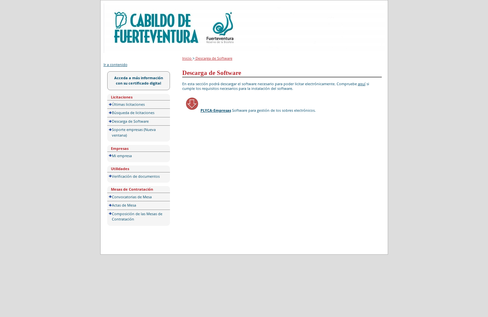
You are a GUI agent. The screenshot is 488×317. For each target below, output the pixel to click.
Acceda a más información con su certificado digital (138, 80)
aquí (362, 83)
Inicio (187, 58)
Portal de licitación (124, 7)
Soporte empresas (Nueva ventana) (134, 132)
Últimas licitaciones (128, 104)
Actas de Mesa (124, 205)
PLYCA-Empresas (216, 110)
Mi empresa (122, 155)
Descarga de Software (130, 121)
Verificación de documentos (136, 176)
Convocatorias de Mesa (132, 196)
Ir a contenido (115, 64)
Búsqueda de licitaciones (133, 112)
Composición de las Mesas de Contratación (137, 216)
